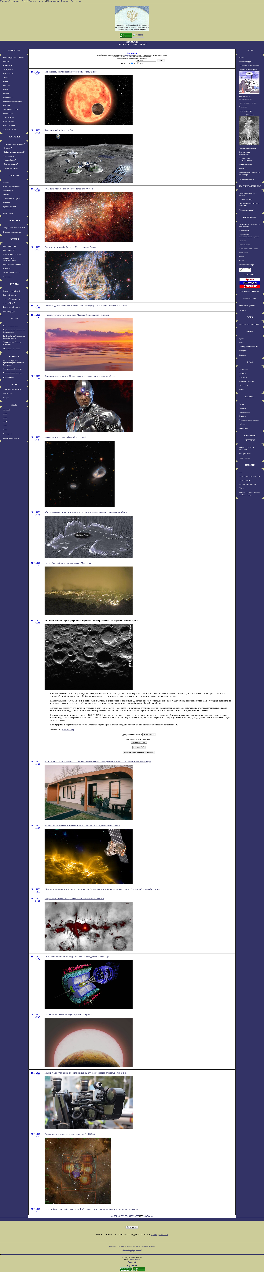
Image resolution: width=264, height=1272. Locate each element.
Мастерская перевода (11, 349)
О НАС (250, 362)
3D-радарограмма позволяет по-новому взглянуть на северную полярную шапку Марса (86, 512)
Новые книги (8, 113)
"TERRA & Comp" (246, 199)
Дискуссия (76, 1)
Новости (42, 1)
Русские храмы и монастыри (9, 208)
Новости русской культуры (13, 57)
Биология (242, 241)
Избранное (243, 424)
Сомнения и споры (10, 109)
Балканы (6, 85)
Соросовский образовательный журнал (248, 236)
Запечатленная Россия (11, 272)
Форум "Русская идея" (11, 299)
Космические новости (247, 148)
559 (145, 1216)
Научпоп (242, 310)
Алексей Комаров (135, 1259)
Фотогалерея (8, 191)
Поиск (241, 404)
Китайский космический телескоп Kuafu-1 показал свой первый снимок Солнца (82, 825)
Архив (133, 1246)
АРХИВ (14, 405)
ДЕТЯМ (14, 384)
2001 (5, 422)
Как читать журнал (246, 381)
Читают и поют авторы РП (249, 324)
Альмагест (7, 268)
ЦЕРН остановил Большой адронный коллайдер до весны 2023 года (77, 957)
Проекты (242, 408)
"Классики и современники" (14, 144)
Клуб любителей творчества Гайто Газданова (14, 337)
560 (148, 1216)
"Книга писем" (8, 156)
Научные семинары (246, 179)
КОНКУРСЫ (14, 356)
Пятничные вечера (10, 326)
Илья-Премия (8, 377)
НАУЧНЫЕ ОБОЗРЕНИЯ (250, 186)
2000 (5, 426)
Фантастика (7, 393)
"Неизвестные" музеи (11, 199)
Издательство (8, 121)
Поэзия (6, 93)
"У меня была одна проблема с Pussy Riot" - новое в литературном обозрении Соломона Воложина (91, 1209)
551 (115, 1216)
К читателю (7, 65)
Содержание (14, 1)
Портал (3, 1)
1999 (5, 430)
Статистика (144, 1246)
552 (119, 1216)
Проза (5, 89)
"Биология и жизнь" (246, 210)
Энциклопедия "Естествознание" (245, 159)
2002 (5, 418)
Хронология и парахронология (9, 259)
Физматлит (243, 168)
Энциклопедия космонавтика (244, 153)
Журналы (242, 416)
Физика (241, 257)
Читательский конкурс (12, 373)
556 (134, 1216)
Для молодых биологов (249, 291)
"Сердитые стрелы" (10, 168)
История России (9, 246)
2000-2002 (250, 115)
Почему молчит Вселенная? (249, 65)
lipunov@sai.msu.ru (159, 1234)
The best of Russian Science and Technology (249, 494)
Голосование (53, 1)
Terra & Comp (68, 729)
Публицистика (8, 73)
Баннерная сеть (245, 453)
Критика (6, 105)
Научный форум (9, 295)
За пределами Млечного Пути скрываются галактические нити (74, 898)
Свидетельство (128, 55)
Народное (243, 351)
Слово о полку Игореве (12, 254)
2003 (5, 414)
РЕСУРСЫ (249, 397)
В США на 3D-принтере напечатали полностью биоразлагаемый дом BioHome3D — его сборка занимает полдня (98, 761)
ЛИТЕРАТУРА (14, 50)
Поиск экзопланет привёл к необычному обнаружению (71, 72)
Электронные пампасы (12, 389)
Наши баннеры (244, 458)
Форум (6, 398)
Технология (243, 253)
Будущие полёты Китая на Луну (60, 130)
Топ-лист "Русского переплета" (246, 448)
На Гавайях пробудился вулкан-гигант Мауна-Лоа (68, 563)
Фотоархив (7, 434)
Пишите (32, 1)
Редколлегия (243, 369)
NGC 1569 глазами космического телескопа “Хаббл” (69, 189)
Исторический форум (11, 307)
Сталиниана (7, 277)
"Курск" (6, 77)
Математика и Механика (248, 249)
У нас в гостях (8, 117)
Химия (241, 261)
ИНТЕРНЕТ (250, 440)
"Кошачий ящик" (9, 160)
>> (152, 1216)
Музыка (6, 195)
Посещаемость (244, 412)
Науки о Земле (244, 245)
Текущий (6, 410)
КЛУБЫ (14, 319)
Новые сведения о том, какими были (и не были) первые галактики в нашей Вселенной (86, 306)
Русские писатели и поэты (249, 420)
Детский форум (9, 311)
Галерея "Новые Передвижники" (132, 1250)
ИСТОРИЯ (14, 239)
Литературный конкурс (12, 369)
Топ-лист (65, 1)
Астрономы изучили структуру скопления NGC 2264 (70, 1134)
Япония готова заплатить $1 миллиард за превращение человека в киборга (80, 376)
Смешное (242, 355)
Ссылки (138, 1246)
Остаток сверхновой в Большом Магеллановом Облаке (70, 247)
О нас (24, 1)
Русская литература (246, 265)
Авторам (242, 373)
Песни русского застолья (248, 347)
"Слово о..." (7, 148)
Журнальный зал (9, 130)
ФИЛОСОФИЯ (14, 220)
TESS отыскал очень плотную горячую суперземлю (69, 1014)
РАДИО (250, 317)
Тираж (241, 390)
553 (122, 1216)
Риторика (6, 203)
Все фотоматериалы (11, 438)
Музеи (241, 339)
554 (126, 1216)
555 (130, 1216)
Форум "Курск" (9, 303)
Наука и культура (245, 111)
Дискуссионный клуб (11, 291)
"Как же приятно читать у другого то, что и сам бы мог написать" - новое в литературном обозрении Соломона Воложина (102, 889)
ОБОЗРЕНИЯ (14, 137)
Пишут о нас (244, 385)
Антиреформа (244, 231)
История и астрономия (247, 103)
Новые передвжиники (11, 187)
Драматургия (8, 97)
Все (240, 472)
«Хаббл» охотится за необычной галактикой (65, 437)
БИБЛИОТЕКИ (249, 298)
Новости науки (244, 480)
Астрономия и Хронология (13, 264)
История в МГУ (9, 250)
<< (112, 1216)
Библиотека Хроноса (247, 306)
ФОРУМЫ (14, 284)
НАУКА (250, 50)
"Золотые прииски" (10, 164)
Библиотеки (243, 428)
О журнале (243, 377)
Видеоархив (8, 213)
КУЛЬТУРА (14, 175)
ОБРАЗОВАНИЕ (250, 217)
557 (137, 1216)
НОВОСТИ (250, 465)
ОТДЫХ (250, 331)
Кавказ (5, 81)
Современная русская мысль (14, 227)
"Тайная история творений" (13, 152)
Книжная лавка (9, 125)
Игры (241, 343)
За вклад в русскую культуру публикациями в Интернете (13, 362)
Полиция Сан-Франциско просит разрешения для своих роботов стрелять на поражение (86, 1073)
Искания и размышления (12, 101)
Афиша (6, 61)
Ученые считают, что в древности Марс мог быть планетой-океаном (77, 315)
